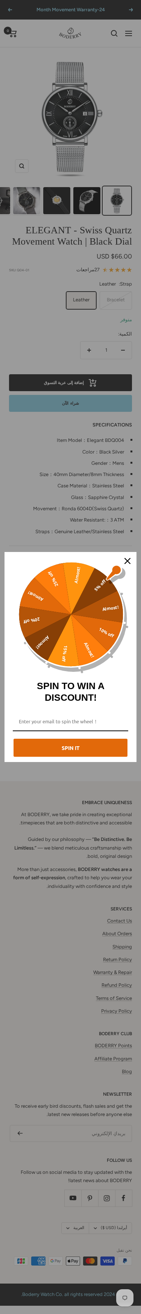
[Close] (127, 561)
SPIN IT (71, 747)
